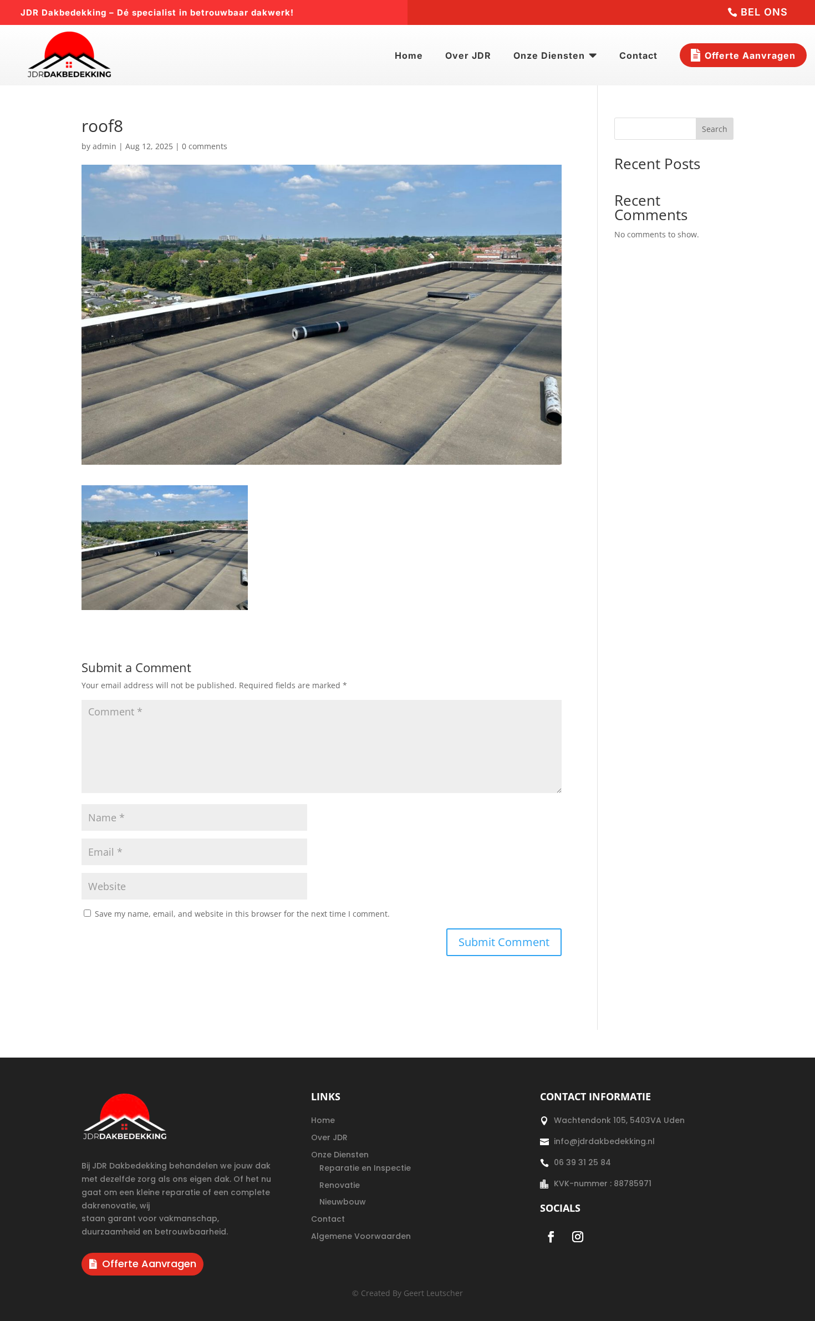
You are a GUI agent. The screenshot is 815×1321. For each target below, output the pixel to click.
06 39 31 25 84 (582, 1162)
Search (714, 129)
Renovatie (339, 1185)
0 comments (204, 146)
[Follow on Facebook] (551, 1237)
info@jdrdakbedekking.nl (604, 1141)
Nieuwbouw (342, 1201)
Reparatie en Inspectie (365, 1167)
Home (323, 1120)
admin (104, 146)
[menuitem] (408, 55)
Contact (328, 1219)
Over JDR (329, 1137)
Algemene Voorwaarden (361, 1236)
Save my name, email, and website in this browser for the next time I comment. (242, 913)
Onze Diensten (340, 1154)
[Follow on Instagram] (578, 1237)
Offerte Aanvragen (149, 1264)
